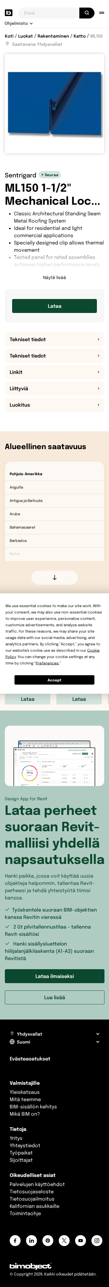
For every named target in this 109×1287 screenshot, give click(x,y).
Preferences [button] (47, 663)
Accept (54, 680)
